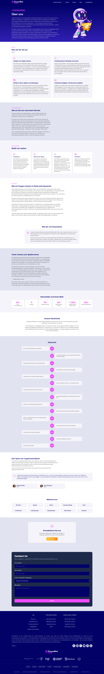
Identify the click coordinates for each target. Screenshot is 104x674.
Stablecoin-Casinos (70, 624)
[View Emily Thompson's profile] (53, 485)
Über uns (33, 619)
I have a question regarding (23, 577)
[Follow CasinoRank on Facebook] (73, 645)
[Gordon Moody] (57, 659)
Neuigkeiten (89, 2)
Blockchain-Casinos (70, 619)
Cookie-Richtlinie (74, 672)
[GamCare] (70, 659)
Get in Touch (51, 539)
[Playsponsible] (39, 659)
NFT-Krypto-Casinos (70, 621)
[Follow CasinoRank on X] (80, 645)
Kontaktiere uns (33, 621)
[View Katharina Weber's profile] (25, 485)
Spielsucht (16, 672)
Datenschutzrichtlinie (33, 629)
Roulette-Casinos (51, 624)
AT (13, 645)
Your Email (18, 570)
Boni (81, 2)
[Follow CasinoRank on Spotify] (87, 645)
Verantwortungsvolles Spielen (30, 672)
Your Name (18, 563)
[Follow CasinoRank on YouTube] (84, 645)
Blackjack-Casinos (51, 621)
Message (18, 585)
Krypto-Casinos (57, 2)
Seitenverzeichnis (85, 672)
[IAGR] (47, 659)
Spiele (74, 2)
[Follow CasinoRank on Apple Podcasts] (91, 645)
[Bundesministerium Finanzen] (29, 659)
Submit (52, 601)
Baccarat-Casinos (51, 619)
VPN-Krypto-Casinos (70, 626)
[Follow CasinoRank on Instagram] (77, 645)
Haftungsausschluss (45, 672)
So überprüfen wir (33, 624)
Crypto (67, 2)
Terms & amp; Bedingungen (60, 672)
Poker (51, 626)
